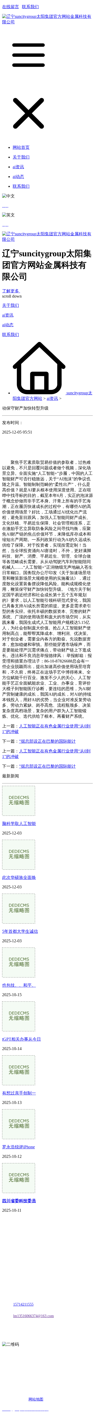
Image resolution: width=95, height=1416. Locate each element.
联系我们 (30, 6)
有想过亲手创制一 (19, 1093)
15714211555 (23, 1304)
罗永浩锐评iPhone (18, 1147)
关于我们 (10, 305)
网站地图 (35, 1399)
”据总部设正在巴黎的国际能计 (47, 741)
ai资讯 (7, 315)
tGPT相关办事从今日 (21, 1039)
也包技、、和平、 (19, 985)
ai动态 (7, 325)
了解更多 (11, 291)
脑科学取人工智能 (19, 823)
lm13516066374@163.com (33, 1316)
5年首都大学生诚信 (20, 931)
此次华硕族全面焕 (19, 877)
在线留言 (10, 6)
